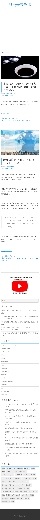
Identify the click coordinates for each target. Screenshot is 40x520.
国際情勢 (8, 256)
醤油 (23, 121)
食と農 (11, 118)
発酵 (27, 121)
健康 (18, 121)
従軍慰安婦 (27, 492)
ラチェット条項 (6, 485)
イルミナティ (23, 471)
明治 (3, 495)
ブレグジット (25, 481)
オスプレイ (18, 475)
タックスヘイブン (7, 478)
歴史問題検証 (5, 391)
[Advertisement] (20, 28)
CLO (3, 468)
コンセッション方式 (29, 475)
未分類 (3, 358)
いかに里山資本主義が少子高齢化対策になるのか (19, 428)
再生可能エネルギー (7, 381)
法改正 (18, 495)
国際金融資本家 (6, 492)
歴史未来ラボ (20, 5)
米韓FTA (19, 498)
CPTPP (32, 258)
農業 (3, 258)
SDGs (33, 468)
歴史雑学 (4, 394)
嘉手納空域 (22, 488)
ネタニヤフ (16, 481)
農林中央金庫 (6, 502)
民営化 (8, 495)
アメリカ (14, 471)
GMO (14, 121)
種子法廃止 (5, 498)
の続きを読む (6, 113)
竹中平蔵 (12, 498)
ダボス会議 (17, 478)
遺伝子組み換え (7, 121)
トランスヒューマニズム (8, 345)
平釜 (21, 492)
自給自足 (26, 498)
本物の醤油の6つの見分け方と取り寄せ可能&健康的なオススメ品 (20, 87)
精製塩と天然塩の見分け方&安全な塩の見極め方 (19, 444)
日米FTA (34, 492)
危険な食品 (4, 362)
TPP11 (27, 258)
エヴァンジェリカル (8, 475)
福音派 (32, 495)
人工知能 (4, 488)
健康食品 (4, 118)
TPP (3, 256)
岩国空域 (15, 492)
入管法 (15, 488)
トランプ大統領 (6, 481)
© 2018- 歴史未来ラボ (20, 516)
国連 (28, 488)
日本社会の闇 (5, 371)
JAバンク (27, 468)
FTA (14, 468)
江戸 (13, 495)
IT (2, 388)
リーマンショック (18, 485)
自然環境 (4, 385)
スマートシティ (6, 352)
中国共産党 (28, 485)
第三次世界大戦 (6, 348)
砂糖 (27, 495)
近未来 (3, 355)
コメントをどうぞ (7, 95)
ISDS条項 (20, 468)
